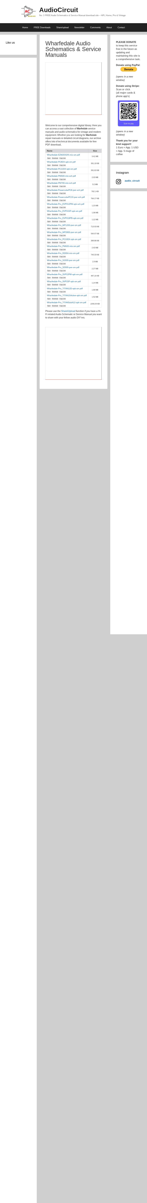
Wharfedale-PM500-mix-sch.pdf (61, 176)
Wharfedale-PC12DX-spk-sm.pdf (62, 169)
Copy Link (63, 158)
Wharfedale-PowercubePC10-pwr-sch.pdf (66, 197)
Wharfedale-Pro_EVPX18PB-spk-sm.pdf (65, 218)
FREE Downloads (42, 27)
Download (55, 158)
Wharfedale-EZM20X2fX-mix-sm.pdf (63, 155)
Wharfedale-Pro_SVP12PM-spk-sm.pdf (64, 274)
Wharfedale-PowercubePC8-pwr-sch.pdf (65, 190)
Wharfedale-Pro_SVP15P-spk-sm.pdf (64, 281)
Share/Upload (68, 311)
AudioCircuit (58, 10)
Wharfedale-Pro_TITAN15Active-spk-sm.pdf (67, 295)
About (109, 27)
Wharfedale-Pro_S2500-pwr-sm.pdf (63, 267)
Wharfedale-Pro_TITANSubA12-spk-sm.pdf (66, 302)
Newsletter (79, 27)
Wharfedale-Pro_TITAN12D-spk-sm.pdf (65, 288)
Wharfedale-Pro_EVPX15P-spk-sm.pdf (64, 211)
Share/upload (62, 27)
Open (49, 158)
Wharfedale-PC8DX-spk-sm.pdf (61, 162)
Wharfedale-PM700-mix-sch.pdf (61, 183)
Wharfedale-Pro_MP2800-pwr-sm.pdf (64, 232)
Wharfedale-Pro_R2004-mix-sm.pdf (63, 253)
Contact (121, 27)
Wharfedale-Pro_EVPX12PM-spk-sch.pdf (65, 204)
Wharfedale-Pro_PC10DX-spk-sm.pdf (64, 239)
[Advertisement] (73, 90)
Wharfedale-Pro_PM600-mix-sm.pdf (63, 246)
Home (25, 27)
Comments (95, 27)
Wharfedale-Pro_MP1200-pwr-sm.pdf (64, 225)
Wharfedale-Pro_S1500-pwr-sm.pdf (63, 260)
